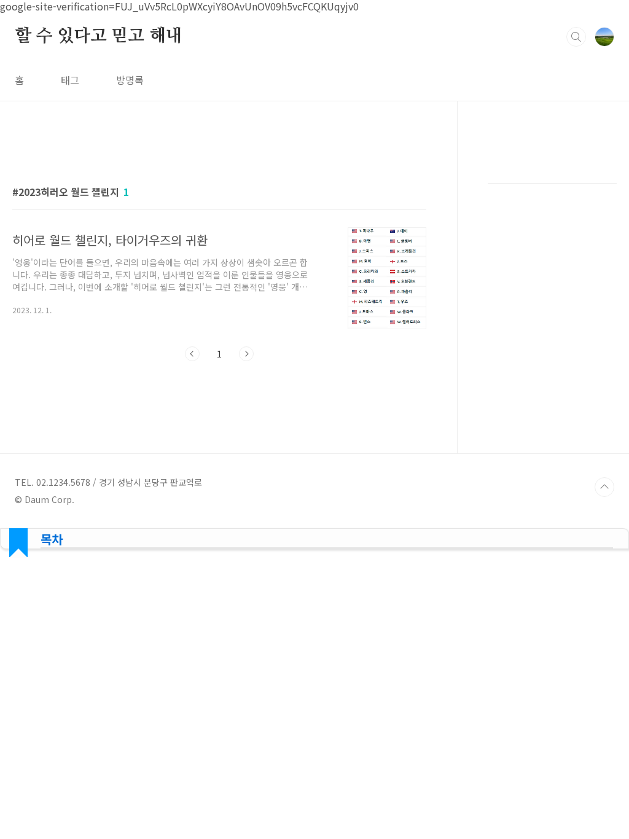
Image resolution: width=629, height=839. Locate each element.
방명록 (130, 79)
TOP (604, 487)
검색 (576, 37)
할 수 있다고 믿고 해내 (98, 36)
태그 (70, 79)
